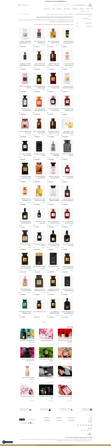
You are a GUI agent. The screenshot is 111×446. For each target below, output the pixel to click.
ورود (26, 5)
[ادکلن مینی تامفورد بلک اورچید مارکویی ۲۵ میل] (39, 214)
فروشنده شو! (58, 417)
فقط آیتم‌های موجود (85, 18)
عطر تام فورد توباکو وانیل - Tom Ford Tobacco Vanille (39, 87)
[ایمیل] (86, 425)
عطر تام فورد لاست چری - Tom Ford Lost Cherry (68, 177)
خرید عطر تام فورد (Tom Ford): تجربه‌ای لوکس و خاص (27, 341)
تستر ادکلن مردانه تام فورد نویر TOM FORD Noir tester (68, 289)
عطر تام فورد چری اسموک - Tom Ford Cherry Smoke (53, 109)
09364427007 (89, 430)
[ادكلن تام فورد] (89, 434)
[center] (84, 5)
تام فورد (71, 17)
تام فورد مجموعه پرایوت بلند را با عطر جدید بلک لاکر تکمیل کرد (28, 359)
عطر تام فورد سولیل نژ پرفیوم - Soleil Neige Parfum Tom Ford (25, 42)
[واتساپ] (88, 425)
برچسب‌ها (88, 11)
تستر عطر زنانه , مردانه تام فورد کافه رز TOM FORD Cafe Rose (39, 289)
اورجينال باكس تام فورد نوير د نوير (39, 311)
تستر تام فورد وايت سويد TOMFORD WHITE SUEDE (54, 312)
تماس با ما (58, 420)
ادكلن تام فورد (82, 11)
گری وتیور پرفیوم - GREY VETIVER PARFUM (54, 154)
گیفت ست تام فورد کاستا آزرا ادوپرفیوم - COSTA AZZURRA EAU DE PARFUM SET (68, 132)
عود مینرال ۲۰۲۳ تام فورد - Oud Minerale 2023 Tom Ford (53, 132)
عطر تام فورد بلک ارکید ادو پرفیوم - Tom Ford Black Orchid (53, 244)
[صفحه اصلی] (91, 11)
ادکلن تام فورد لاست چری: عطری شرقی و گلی (65, 397)
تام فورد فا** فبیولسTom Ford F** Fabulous (39, 244)
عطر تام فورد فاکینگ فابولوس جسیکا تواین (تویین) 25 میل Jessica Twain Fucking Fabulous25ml (68, 42)
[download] (23, 423)
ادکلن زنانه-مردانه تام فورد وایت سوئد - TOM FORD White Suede (53, 289)
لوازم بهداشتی (74, 8)
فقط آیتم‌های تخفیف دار (88, 23)
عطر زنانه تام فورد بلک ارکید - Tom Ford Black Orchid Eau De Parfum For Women (25, 222)
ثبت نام (23, 5)
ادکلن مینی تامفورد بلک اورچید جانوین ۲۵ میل (68, 244)
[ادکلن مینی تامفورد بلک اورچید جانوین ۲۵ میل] (67, 236)
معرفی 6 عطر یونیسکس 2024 (67, 359)
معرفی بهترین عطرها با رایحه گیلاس (47, 340)
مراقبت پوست (59, 8)
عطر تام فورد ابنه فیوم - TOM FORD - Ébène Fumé (40, 177)
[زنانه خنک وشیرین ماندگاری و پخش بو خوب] (25, 281)
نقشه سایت (46, 420)
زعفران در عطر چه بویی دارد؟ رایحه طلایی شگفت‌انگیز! (65, 341)
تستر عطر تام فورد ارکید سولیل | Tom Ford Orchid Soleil (25, 289)
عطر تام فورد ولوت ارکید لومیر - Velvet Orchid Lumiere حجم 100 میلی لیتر (67, 199)
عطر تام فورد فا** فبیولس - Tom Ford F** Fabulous (25, 154)
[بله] (80, 425)
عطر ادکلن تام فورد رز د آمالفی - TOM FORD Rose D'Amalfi (53, 199)
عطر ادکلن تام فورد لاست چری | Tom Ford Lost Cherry (68, 222)
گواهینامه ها (46, 417)
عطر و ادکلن (88, 8)
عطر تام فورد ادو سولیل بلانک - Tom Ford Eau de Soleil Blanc (67, 87)
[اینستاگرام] (91, 425)
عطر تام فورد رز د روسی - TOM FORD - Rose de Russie (54, 177)
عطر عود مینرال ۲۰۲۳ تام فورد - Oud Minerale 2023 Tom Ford (53, 64)
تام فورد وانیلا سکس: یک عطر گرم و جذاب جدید (28, 378)
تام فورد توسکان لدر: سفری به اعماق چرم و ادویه (47, 359)
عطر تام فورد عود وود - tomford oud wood (67, 154)
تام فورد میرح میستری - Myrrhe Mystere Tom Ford (39, 132)
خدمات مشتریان (47, 8)
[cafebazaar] (31, 423)
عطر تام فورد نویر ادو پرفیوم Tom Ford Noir (39, 154)
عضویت (22, 419)
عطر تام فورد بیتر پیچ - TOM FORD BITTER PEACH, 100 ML (39, 109)
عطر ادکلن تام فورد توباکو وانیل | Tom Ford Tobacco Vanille (67, 267)
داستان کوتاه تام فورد (68, 377)
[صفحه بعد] (43, 322)
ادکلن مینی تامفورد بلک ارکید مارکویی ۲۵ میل (40, 222)
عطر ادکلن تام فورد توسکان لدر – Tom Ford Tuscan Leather (25, 177)
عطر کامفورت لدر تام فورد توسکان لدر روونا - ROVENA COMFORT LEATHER (25, 64)
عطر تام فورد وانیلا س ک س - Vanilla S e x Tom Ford (68, 64)
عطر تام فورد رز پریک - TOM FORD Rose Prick (25, 87)
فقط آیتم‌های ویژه (89, 26)
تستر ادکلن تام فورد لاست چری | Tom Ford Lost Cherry (53, 222)
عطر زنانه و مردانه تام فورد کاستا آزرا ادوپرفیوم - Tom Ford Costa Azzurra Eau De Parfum (39, 199)
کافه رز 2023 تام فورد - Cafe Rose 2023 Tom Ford (25, 132)
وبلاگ (53, 8)
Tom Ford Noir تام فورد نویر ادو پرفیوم (53, 267)
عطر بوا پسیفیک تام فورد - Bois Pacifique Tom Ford (53, 42)
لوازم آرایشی (81, 8)
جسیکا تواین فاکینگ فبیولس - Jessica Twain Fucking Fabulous (25, 109)
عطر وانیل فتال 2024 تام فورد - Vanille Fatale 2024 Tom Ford (39, 64)
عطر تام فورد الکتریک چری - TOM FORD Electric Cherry (67, 109)
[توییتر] (83, 425)
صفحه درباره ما (70, 420)
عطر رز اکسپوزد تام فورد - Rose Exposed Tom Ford (39, 42)
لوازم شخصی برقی (67, 8)
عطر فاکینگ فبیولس (49, 377)
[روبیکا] (78, 425)
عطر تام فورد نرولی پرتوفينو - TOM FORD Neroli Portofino (25, 312)
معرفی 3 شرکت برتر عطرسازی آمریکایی (27, 396)
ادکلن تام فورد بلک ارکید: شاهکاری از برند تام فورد (46, 397)
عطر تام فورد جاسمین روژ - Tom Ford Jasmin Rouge (53, 87)
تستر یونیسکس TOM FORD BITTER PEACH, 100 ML (26, 199)
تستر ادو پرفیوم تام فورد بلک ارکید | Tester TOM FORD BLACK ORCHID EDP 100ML (67, 312)
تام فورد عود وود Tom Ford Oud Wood (25, 244)
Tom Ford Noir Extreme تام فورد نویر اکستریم (39, 267)
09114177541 (83, 430)
